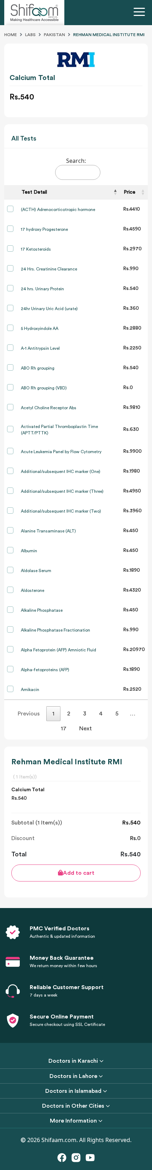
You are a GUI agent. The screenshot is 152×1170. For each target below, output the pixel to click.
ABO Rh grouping (37, 368)
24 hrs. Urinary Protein (42, 289)
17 (63, 728)
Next (85, 728)
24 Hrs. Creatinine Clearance (49, 269)
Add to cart (78, 873)
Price (129, 192)
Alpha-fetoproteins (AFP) (45, 670)
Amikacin (30, 689)
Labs (30, 35)
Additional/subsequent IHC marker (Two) (61, 511)
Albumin (29, 551)
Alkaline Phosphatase (42, 610)
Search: (76, 161)
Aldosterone (32, 590)
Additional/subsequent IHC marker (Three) (62, 491)
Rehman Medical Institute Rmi (109, 35)
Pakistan (54, 35)
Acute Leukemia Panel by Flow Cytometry (61, 452)
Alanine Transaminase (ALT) (48, 531)
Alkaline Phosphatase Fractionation (55, 630)
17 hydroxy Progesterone (44, 229)
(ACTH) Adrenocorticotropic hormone (58, 209)
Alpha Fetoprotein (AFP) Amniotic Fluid (58, 650)
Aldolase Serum (36, 571)
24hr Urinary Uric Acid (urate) (49, 309)
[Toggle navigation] (141, 13)
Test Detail (34, 192)
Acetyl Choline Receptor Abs (48, 408)
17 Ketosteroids (36, 249)
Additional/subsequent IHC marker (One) (60, 471)
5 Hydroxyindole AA (39, 328)
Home (10, 35)
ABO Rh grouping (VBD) (44, 388)
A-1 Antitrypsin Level (40, 348)
